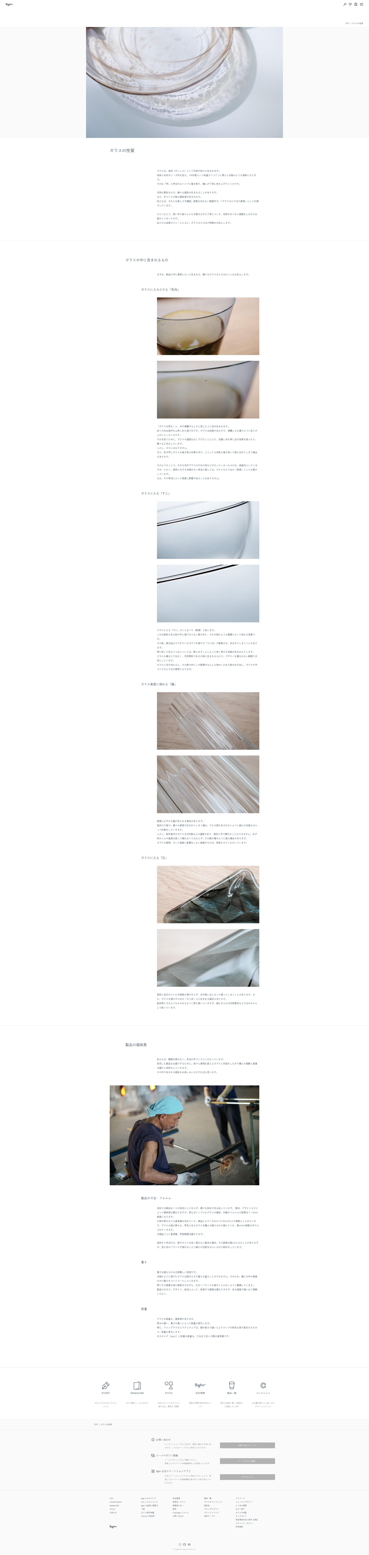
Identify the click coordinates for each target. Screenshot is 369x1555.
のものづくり (148, 1498)
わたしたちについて (149, 1502)
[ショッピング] (355, 4)
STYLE (112, 1509)
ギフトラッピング (211, 1513)
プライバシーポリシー (245, 1523)
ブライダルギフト (211, 1509)
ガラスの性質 (357, 23)
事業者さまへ (178, 1506)
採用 (174, 1509)
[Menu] (361, 4)
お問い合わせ (178, 1516)
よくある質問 (241, 1506)
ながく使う (240, 1509)
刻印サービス (209, 1516)
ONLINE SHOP (116, 1502)
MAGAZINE (114, 1506)
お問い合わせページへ (247, 1445)
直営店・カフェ (179, 1502)
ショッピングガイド (244, 1502)
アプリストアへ (247, 1477)
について (181, 1513)
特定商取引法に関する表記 (247, 1520)
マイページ (240, 1498)
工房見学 (148, 1516)
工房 (143, 1509)
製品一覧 (208, 1498)
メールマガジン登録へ (247, 1461)
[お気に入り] (350, 4)
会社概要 (176, 1498)
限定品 (207, 1506)
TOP (347, 23)
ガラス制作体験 (147, 1513)
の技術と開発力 (149, 1506)
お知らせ (113, 1513)
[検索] (345, 4)
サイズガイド (241, 1516)
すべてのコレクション (213, 1502)
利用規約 (239, 1527)
